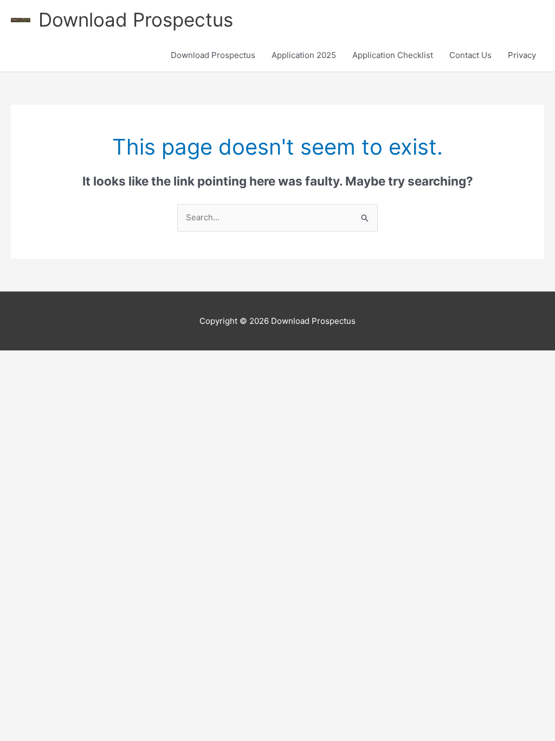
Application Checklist (392, 55)
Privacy (522, 55)
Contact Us (470, 55)
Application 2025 (304, 55)
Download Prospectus (135, 19)
